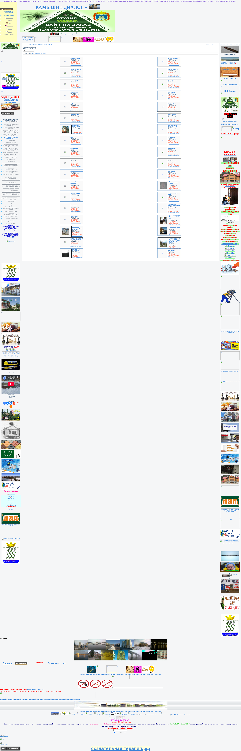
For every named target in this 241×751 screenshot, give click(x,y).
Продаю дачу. (171, 137)
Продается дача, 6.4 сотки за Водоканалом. (174, 205)
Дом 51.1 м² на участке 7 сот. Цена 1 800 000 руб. (77, 228)
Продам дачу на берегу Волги (76, 250)
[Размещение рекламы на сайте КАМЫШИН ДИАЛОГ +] (10, 95)
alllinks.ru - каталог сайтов (8, 524)
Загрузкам (43, 53)
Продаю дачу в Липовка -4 (74, 148)
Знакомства (10, 26)
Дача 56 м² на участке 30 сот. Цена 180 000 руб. (77, 239)
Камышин (82, 674)
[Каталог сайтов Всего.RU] (73, 714)
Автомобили (9, 18)
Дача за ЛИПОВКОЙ (173, 58)
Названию (37, 53)
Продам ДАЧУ (74, 80)
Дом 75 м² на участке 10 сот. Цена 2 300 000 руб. (174, 216)
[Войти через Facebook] (10, 403)
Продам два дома (75, 193)
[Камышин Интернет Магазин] (10, 72)
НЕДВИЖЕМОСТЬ (48, 44)
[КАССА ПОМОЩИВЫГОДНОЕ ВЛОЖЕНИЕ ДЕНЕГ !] (10, 60)
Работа (10, 20)
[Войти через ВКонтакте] (7, 403)
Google (225, 244)
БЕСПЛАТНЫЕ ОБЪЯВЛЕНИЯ (8, 12)
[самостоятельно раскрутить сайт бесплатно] (120, 718)
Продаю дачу (171, 92)
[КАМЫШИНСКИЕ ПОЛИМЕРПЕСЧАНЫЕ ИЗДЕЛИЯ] (11, 448)
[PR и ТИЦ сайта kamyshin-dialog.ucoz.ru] (180, 714)
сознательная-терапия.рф (230, 44)
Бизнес (9, 23)
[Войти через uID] (4, 403)
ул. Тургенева (10, 102)
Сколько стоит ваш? (10, 510)
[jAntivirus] (54, 33)
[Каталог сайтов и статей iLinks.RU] (98, 714)
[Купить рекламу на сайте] (11, 480)
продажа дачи (74, 92)
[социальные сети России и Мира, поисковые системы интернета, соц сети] (68, 34)
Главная (25, 44)
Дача (72, 103)
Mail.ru (231, 244)
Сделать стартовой (224, 63)
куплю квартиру (172, 103)
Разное (10, 32)
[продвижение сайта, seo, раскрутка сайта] (129, 718)
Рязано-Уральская (11, 99)
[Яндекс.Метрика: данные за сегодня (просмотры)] (112, 717)
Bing (237, 244)
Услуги (10, 29)
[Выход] (230, 148)
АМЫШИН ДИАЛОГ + (62, 7)
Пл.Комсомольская (10, 101)
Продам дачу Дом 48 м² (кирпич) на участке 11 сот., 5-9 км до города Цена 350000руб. (174, 240)
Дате (32, 53)
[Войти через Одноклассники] (11, 406)
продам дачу (171, 148)
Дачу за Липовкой (172, 80)
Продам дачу (74, 204)
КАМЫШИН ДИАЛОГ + (230, 70)
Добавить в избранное (233, 63)
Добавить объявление (212, 44)
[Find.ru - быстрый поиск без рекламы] (121, 679)
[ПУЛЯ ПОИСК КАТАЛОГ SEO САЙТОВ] (230, 52)
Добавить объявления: (76, 65)
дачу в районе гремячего (74, 182)
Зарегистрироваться (21, 663)
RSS (64, 663)
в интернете (125, 732)
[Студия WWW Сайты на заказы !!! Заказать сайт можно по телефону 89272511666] (67, 31)
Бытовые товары (9, 34)
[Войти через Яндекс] (14, 403)
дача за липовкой (75, 58)
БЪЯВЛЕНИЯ (53, 663)
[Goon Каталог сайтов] (115, 714)
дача (72, 159)
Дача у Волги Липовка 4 (77, 171)
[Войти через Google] (17, 403)
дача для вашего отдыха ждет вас (76, 126)
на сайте (117, 732)
